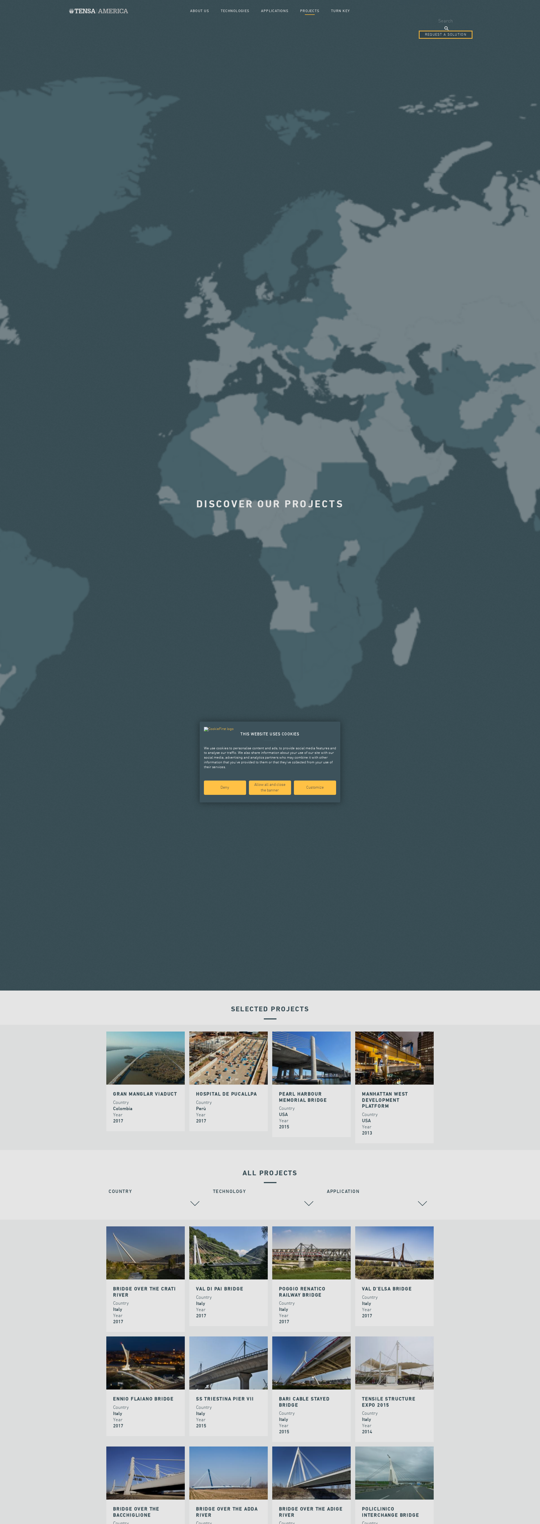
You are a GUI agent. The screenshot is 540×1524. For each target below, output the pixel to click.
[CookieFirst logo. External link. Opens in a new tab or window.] (219, 729)
